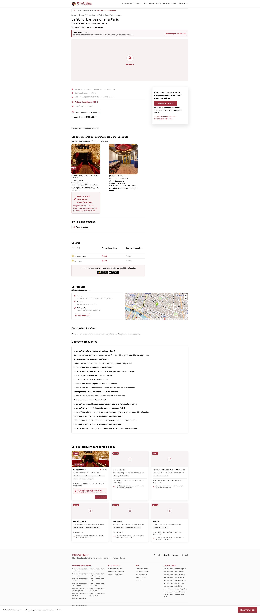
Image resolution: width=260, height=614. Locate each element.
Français (157, 555)
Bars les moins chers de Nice (79, 595)
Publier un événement (116, 572)
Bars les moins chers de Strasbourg (97, 575)
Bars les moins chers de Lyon (97, 570)
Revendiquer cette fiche (176, 33)
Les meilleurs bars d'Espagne (174, 583)
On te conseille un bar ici (127, 404)
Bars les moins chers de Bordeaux (79, 585)
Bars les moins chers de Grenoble (79, 570)
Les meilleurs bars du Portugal (175, 592)
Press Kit (139, 580)
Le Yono (118, 15)
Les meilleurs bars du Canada (174, 575)
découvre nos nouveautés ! (106, 10)
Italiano (175, 555)
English (166, 555)
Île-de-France (91, 15)
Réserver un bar (165, 103)
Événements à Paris (170, 3)
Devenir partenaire (143, 572)
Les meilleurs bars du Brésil (174, 572)
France (81, 15)
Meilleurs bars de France (130, 3)
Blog (145, 3)
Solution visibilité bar (116, 575)
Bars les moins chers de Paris (97, 580)
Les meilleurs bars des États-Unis (174, 596)
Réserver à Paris (155, 3)
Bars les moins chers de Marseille (97, 595)
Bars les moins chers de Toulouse (97, 585)
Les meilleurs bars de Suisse (174, 577)
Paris (100, 15)
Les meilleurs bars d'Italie (173, 586)
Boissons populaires (79, 598)
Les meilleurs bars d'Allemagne (175, 580)
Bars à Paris (109, 15)
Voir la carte (183, 3)
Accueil (74, 15)
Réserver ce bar (101, 497)
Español (185, 555)
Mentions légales (142, 577)
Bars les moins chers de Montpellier (79, 590)
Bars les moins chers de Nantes (97, 590)
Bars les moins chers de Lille (79, 580)
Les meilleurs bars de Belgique (175, 569)
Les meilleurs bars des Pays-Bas (175, 589)
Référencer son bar (115, 569)
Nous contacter (141, 575)
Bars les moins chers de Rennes (79, 575)
